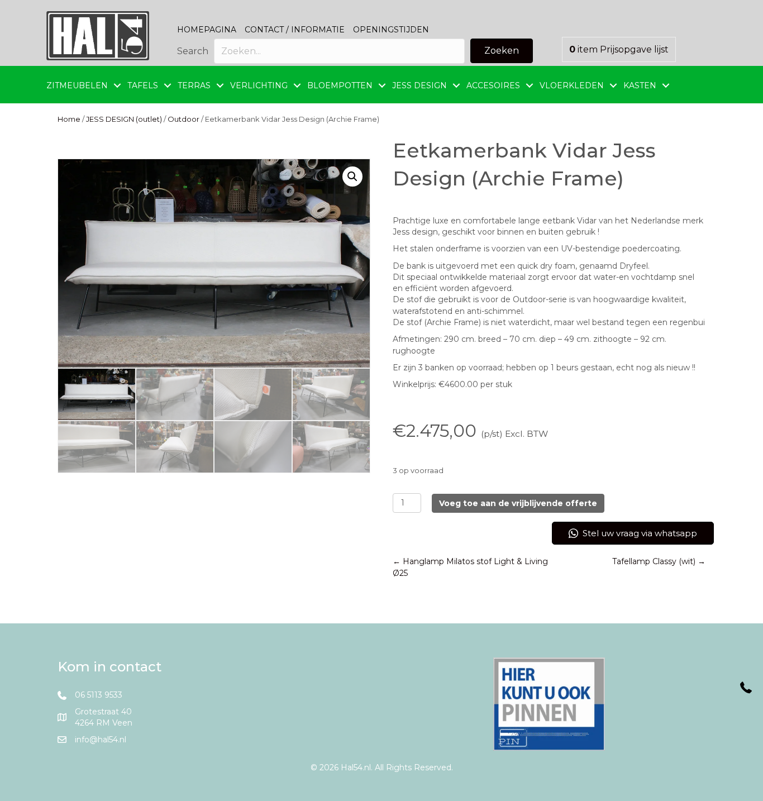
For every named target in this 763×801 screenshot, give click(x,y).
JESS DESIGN (419, 85)
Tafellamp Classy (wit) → (658, 561)
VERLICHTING (259, 85)
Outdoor (183, 119)
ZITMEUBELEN (77, 85)
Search (192, 51)
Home (69, 119)
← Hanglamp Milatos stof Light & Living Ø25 (470, 567)
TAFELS (142, 85)
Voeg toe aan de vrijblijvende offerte (518, 503)
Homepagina (206, 30)
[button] (501, 51)
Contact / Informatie (295, 30)
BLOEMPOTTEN (340, 85)
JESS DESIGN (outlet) (124, 119)
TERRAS (194, 85)
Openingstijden (391, 30)
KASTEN (639, 85)
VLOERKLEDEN (572, 85)
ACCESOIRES (493, 85)
